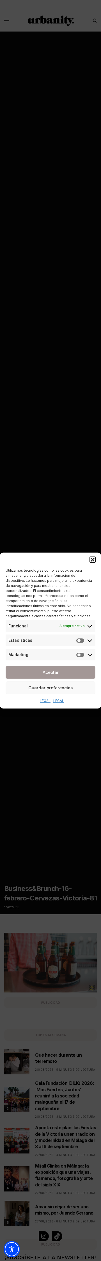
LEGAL (45, 701)
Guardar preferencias (50, 687)
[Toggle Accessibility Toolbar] (11, 1249)
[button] (92, 559)
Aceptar (51, 672)
